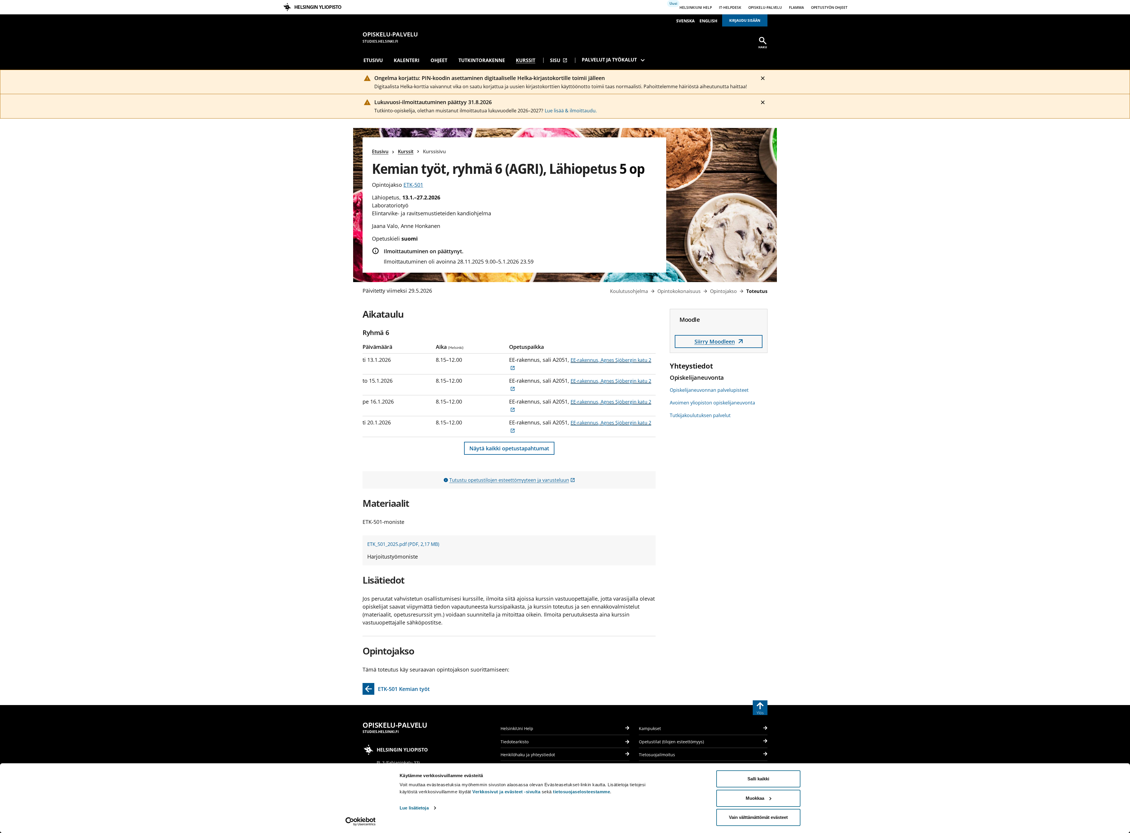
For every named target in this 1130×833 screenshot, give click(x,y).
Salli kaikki (758, 778)
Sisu (558, 60)
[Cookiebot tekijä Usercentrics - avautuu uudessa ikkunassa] (360, 821)
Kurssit (525, 60)
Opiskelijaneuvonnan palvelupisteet (709, 390)
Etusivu (373, 60)
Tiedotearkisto (515, 741)
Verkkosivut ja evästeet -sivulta (506, 791)
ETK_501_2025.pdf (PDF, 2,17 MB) (403, 544)
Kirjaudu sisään (744, 20)
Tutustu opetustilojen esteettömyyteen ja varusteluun (512, 480)
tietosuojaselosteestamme (581, 791)
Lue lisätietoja (414, 807)
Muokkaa (755, 798)
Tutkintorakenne (481, 60)
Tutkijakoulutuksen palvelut (700, 415)
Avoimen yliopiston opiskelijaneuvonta (712, 402)
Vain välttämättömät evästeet (758, 817)
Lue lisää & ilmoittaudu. (571, 110)
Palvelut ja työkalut (609, 59)
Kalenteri (406, 60)
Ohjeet (439, 60)
